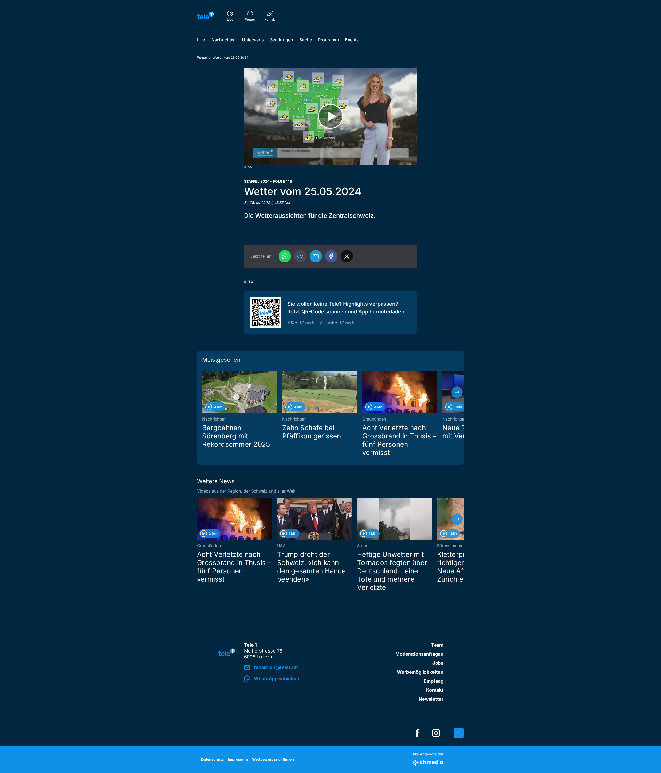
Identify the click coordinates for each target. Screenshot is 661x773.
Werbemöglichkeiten (420, 672)
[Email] (316, 256)
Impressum (238, 759)
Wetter (202, 57)
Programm (328, 39)
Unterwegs (253, 39)
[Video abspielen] (330, 116)
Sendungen (281, 39)
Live (201, 39)
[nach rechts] (457, 392)
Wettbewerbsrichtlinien (273, 759)
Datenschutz (212, 759)
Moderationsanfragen (419, 654)
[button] (300, 256)
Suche (305, 39)
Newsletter (431, 699)
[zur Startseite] (205, 15)
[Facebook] (331, 256)
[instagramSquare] (436, 733)
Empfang (433, 681)
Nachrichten (223, 39)
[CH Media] (428, 761)
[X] (347, 256)
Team (437, 645)
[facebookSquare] (417, 733)
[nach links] (204, 392)
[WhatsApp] (285, 256)
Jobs (437, 663)
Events (352, 39)
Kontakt (434, 690)
